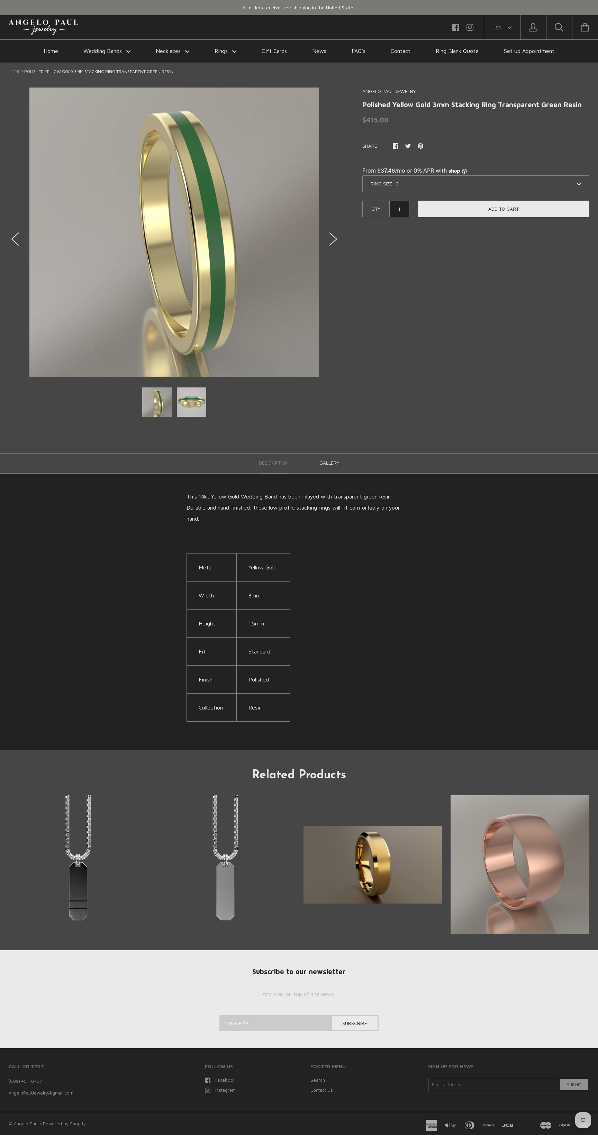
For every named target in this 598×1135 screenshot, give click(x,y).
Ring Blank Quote (457, 51)
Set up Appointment (529, 51)
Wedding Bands (103, 51)
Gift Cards (274, 51)
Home (51, 51)
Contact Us (321, 1090)
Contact (400, 51)
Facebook (225, 1080)
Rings (222, 51)
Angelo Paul (26, 1123)
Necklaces (169, 51)
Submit (574, 1084)
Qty (376, 209)
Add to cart (503, 209)
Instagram (225, 1090)
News (319, 51)
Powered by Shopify (64, 1123)
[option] (174, 232)
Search (317, 1080)
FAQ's (358, 51)
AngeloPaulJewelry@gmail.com (41, 1093)
